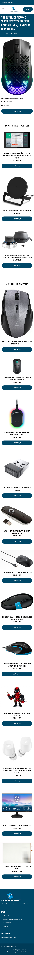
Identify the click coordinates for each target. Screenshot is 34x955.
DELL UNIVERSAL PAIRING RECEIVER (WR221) (17, 487)
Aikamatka (7, 923)
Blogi (6, 926)
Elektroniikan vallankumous (13, 919)
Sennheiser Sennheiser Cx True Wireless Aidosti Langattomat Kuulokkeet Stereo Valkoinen (17, 770)
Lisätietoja (17, 111)
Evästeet (23, 950)
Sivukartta (24, 952)
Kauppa (28, 9)
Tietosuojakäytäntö (13, 952)
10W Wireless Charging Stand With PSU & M (17, 211)
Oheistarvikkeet (8, 33)
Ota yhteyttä (16, 950)
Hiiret (17, 33)
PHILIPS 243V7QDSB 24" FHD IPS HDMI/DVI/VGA (17, 826)
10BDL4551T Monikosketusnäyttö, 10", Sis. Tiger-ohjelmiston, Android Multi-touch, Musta (17, 155)
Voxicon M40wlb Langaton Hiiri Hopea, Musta (17, 341)
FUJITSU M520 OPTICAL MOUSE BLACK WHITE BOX (17, 572)
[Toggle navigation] (3, 9)
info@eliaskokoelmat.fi (7, 2)
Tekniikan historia (10, 916)
